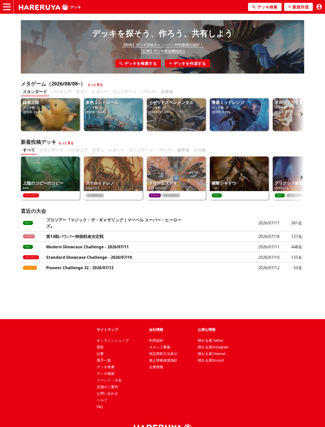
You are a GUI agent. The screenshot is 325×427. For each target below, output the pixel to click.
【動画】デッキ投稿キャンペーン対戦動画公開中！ (162, 44)
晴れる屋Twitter (210, 340)
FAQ (100, 406)
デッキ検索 (106, 366)
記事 (100, 353)
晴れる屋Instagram (213, 347)
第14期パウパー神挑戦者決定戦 (75, 236)
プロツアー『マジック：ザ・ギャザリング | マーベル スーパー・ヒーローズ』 (113, 223)
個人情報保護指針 (163, 360)
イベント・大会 (109, 380)
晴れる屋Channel (211, 353)
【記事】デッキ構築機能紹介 (162, 51)
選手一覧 (104, 360)
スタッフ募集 (159, 347)
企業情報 (156, 366)
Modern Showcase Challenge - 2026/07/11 (87, 247)
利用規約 (156, 340)
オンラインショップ (113, 340)
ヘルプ (102, 399)
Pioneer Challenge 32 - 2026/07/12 (79, 268)
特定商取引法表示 (163, 353)
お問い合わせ (107, 393)
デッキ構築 (106, 373)
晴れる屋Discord (211, 360)
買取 (100, 347)
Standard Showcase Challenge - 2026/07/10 (89, 257)
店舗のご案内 (107, 386)
